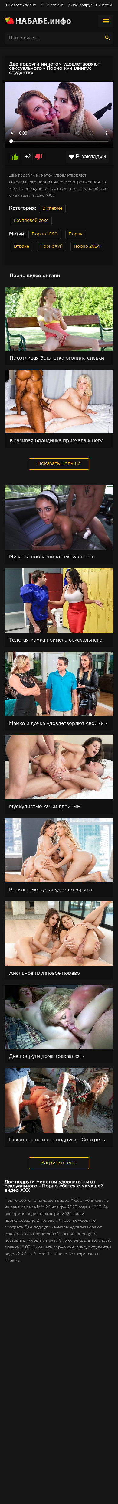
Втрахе (21, 246)
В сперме (52, 208)
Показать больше (59, 464)
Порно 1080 (44, 234)
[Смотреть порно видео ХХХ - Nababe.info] (38, 21)
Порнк (76, 234)
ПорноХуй (51, 246)
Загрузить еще (59, 1163)
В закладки (87, 156)
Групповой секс (31, 220)
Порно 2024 (87, 246)
